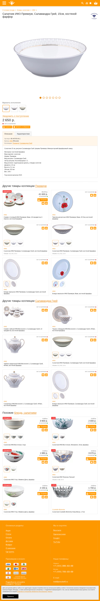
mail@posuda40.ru (60, 581)
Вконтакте (57, 530)
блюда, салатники (25, 412)
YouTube (56, 542)
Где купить (10, 552)
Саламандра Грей (26, 143)
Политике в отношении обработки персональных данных (34, 591)
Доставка (9, 541)
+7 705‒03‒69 (63, 571)
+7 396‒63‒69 (63, 566)
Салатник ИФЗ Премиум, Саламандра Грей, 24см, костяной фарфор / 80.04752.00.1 (22, 108)
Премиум (16, 143)
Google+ (56, 538)
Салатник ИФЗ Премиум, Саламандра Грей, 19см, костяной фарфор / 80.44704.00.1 (14, 108)
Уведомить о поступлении (15, 116)
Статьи (8, 534)
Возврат (9, 545)
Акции (8, 530)
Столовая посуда (8, 10)
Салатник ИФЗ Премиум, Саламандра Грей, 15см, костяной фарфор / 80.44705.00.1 (6, 108)
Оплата (9, 538)
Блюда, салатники (23, 10)
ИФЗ (33, 10)
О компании (10, 548)
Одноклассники (59, 534)
